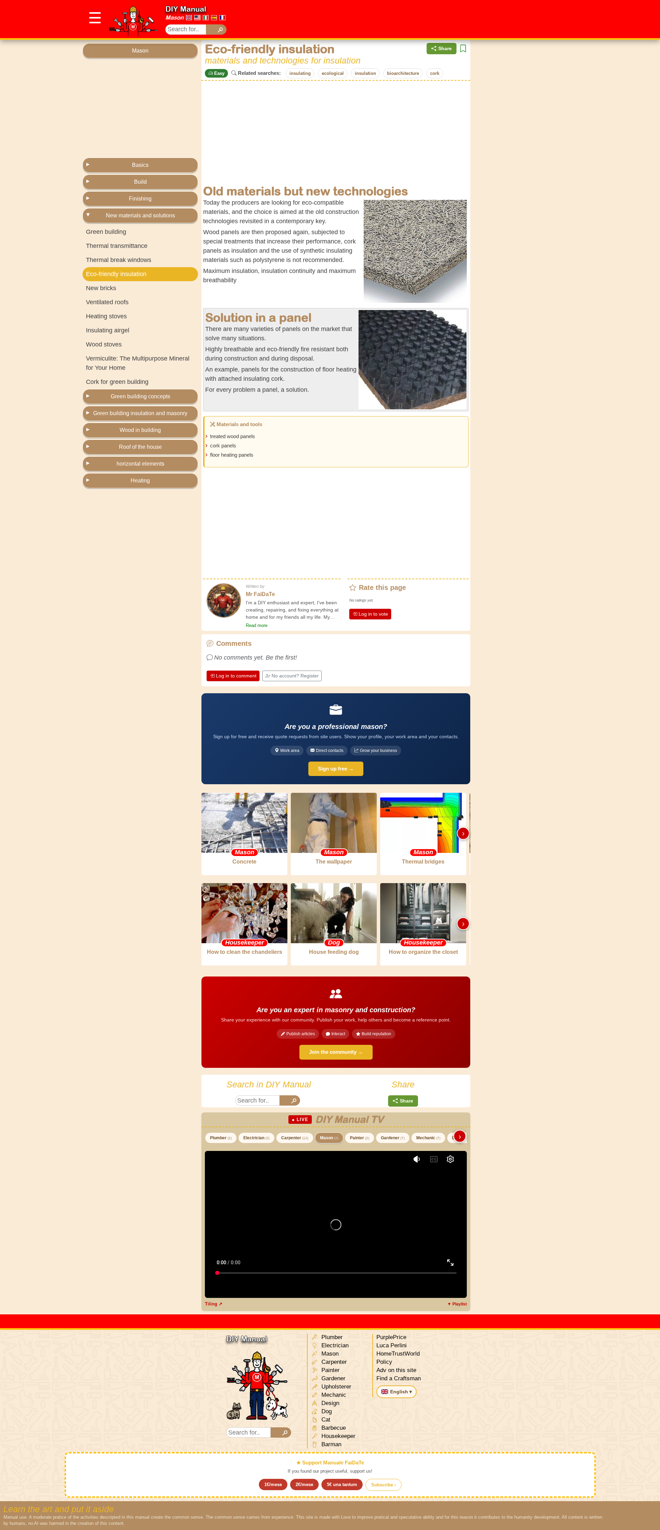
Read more (256, 625)
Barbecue (333, 1428)
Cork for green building (117, 381)
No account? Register (295, 675)
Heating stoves (106, 316)
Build (140, 182)
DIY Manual (185, 8)
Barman (330, 1444)
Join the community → (336, 1052)
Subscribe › (383, 1484)
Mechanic (428, 1137)
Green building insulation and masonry (140, 413)
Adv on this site (396, 1370)
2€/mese (304, 1484)
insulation (365, 73)
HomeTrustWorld (398, 1353)
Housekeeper (337, 1436)
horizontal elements (140, 464)
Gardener (393, 1137)
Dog (326, 1411)
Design (329, 1403)
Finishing (140, 199)
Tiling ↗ (213, 1303)
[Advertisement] (452, 19)
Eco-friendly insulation (116, 274)
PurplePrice (391, 1337)
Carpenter (294, 1137)
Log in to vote (373, 614)
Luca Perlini (391, 1345)
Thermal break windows (118, 259)
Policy (384, 1362)
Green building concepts (140, 396)
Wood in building (140, 430)
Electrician (256, 1137)
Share (445, 48)
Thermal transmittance (116, 245)
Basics (140, 165)
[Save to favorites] (463, 49)
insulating (300, 73)
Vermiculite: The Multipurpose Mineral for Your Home (137, 363)
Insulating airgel (107, 330)
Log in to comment (236, 675)
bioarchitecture (403, 73)
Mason (174, 17)
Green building (106, 231)
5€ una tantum (342, 1484)
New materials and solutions (140, 215)
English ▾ (401, 1391)
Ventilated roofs (107, 302)
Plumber (221, 1137)
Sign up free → (336, 769)
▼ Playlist (457, 1304)
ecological (333, 73)
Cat (325, 1419)
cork (434, 73)
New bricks (101, 288)
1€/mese (273, 1484)
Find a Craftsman (398, 1378)
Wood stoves (104, 344)
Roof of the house (140, 447)
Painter (359, 1137)
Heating (140, 480)
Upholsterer (335, 1386)
